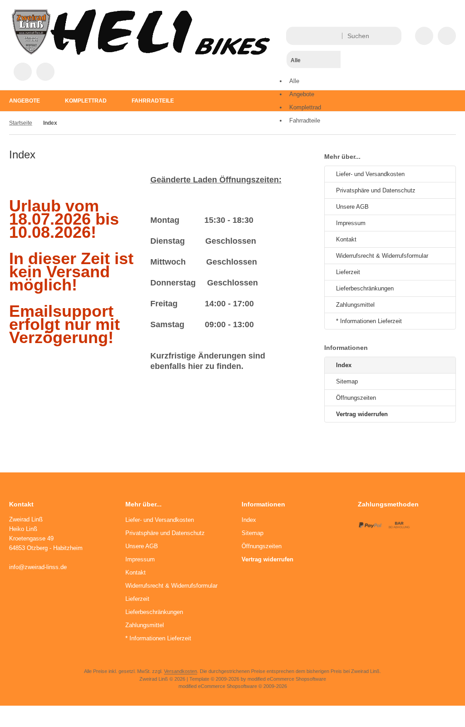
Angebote (24, 101)
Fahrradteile (153, 101)
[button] (314, 77)
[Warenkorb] (23, 72)
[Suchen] (392, 35)
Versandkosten (180, 671)
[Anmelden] (447, 36)
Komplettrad (86, 101)
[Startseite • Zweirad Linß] (141, 52)
